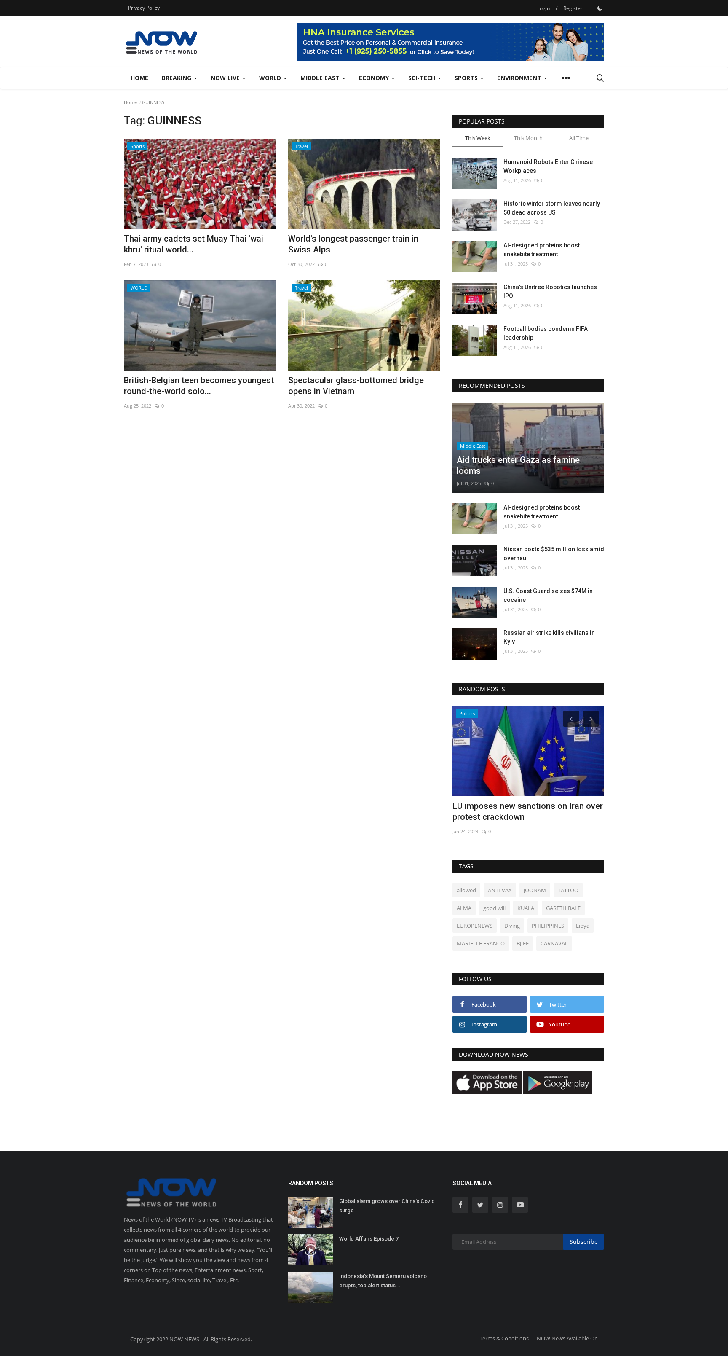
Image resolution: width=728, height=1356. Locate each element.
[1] (599, 8)
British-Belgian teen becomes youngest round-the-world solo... (199, 385)
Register (573, 8)
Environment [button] (520, 78)
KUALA (525, 908)
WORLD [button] (271, 78)
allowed (466, 890)
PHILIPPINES (548, 925)
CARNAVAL (554, 943)
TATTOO (568, 890)
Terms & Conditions (504, 1338)
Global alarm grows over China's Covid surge (387, 1206)
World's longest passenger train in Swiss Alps (353, 244)
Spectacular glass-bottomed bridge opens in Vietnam (356, 385)
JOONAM (535, 890)
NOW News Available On (567, 1338)
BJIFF (523, 943)
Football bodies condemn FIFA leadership (545, 333)
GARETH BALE (563, 908)
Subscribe (584, 1242)
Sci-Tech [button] (422, 78)
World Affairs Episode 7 (369, 1238)
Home (139, 78)
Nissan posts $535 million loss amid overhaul (553, 553)
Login (543, 8)
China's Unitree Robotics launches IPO (550, 291)
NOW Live (226, 78)
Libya (582, 925)
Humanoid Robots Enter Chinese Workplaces (548, 166)
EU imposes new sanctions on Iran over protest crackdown (527, 811)
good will (494, 908)
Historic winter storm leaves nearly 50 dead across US (551, 208)
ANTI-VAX (500, 890)
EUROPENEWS (474, 925)
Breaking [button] (177, 78)
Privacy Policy (144, 7)
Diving (512, 925)
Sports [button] (467, 78)
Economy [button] (375, 78)
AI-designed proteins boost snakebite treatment (541, 250)
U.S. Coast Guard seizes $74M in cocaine (548, 595)
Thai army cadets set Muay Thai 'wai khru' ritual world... (193, 244)
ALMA (464, 908)
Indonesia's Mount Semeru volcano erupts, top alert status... (383, 1281)
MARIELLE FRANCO (481, 943)
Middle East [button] (320, 78)
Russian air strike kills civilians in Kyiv (549, 637)
